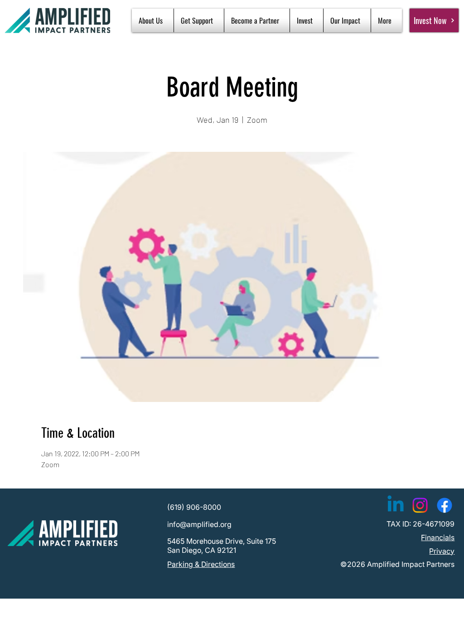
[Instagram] (420, 505)
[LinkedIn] (396, 505)
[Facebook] (444, 505)
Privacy (441, 551)
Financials (437, 537)
